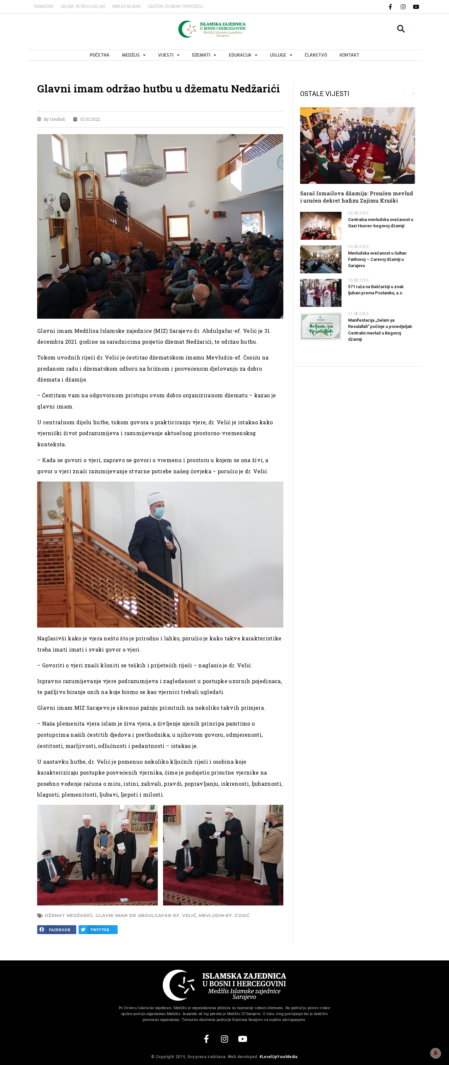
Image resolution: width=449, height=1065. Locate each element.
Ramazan (43, 6)
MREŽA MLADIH (126, 6)
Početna (99, 55)
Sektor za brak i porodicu (175, 6)
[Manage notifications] (435, 1053)
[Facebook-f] (390, 6)
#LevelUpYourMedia (278, 1056)
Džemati (201, 55)
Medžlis (131, 55)
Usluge (278, 55)
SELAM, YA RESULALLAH (82, 6)
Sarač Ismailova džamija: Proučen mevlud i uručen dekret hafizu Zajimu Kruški (356, 197)
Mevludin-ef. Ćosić (224, 915)
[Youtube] (416, 6)
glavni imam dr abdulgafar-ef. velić (145, 915)
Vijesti (166, 55)
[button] (401, 29)
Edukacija (240, 55)
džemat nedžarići (69, 915)
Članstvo (316, 55)
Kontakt (349, 55)
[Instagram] (403, 6)
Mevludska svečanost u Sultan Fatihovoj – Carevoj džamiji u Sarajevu (377, 259)
